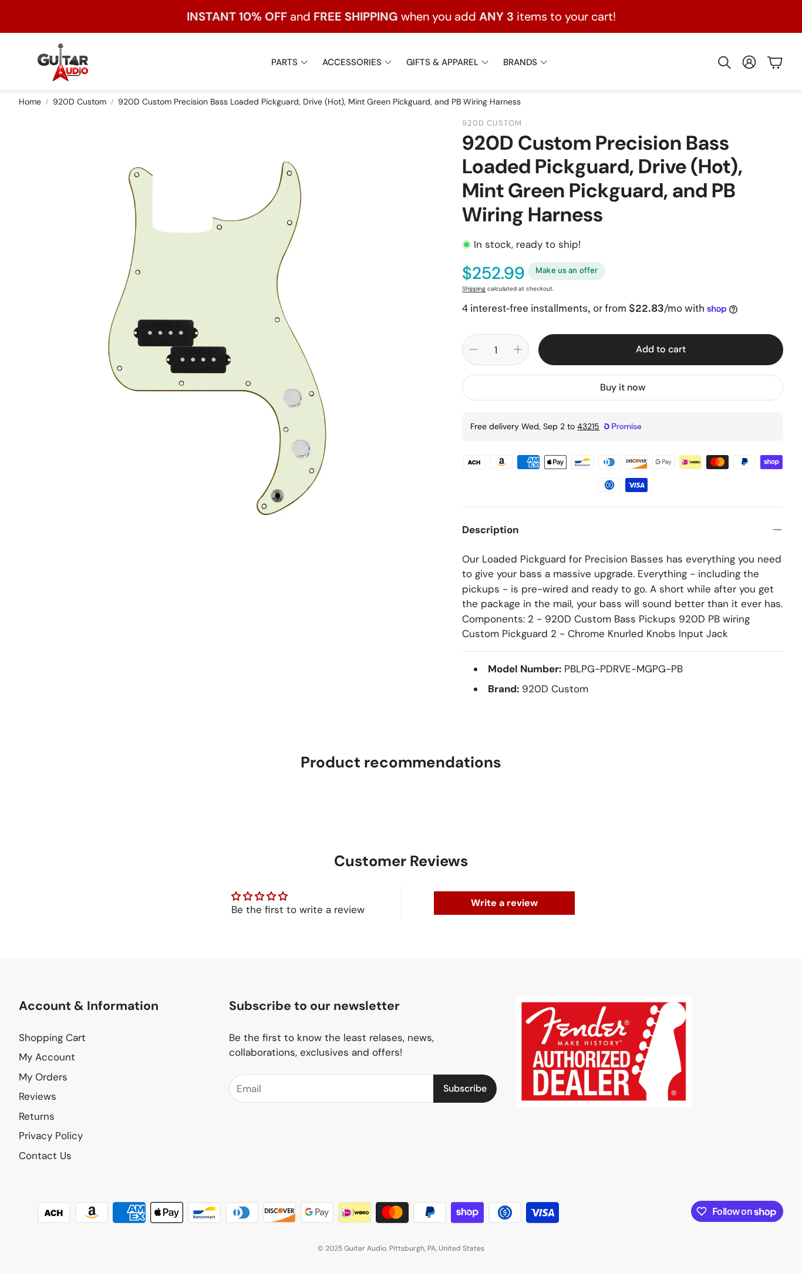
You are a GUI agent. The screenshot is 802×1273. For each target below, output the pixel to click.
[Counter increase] (517, 349)
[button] (723, 62)
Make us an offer (566, 270)
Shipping (474, 288)
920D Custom (79, 101)
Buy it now (622, 387)
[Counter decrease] (473, 349)
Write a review (504, 903)
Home (30, 101)
